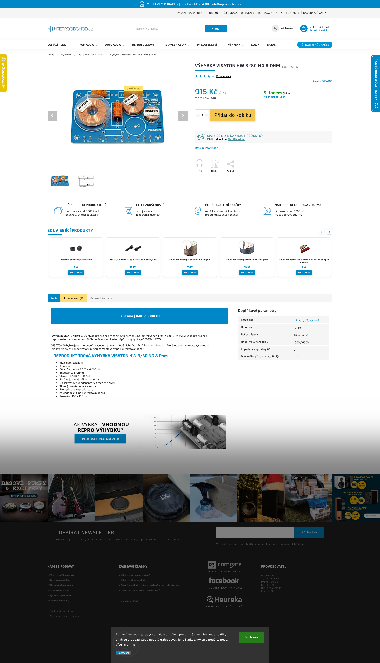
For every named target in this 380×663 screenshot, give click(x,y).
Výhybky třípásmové (306, 320)
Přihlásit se (309, 532)
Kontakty (292, 12)
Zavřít (320, 178)
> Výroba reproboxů (60, 595)
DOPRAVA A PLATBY (270, 12)
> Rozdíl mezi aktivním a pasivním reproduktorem (149, 585)
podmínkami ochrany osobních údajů (280, 544)
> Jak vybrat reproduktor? (135, 575)
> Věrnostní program (60, 585)
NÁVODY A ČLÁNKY (314, 12)
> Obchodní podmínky (60, 611)
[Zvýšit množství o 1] (207, 115)
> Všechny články (129, 601)
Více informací (126, 644)
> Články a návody (58, 600)
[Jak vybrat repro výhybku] (139, 448)
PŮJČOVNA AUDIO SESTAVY (238, 12)
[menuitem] (61, 44)
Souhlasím (251, 637)
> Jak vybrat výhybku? (132, 580)
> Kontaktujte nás (58, 590)
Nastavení (123, 652)
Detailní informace (206, 147)
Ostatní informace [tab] (101, 298)
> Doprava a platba (59, 580)
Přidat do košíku (232, 115)
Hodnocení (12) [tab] (75, 298)
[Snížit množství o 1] (198, 115)
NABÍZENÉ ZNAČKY (317, 44)
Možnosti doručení (275, 96)
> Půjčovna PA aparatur (62, 575)
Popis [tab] (53, 298)
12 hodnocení (223, 76)
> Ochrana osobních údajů (63, 616)
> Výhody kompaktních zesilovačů (139, 590)
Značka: (322, 81)
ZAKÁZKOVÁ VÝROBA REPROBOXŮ (197, 12)
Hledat (216, 28)
